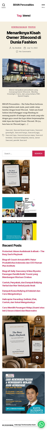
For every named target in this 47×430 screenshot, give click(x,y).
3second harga (21, 132)
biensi (31, 138)
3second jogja (33, 132)
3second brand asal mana (23, 130)
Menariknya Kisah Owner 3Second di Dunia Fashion (23, 37)
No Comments (25, 51)
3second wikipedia (20, 138)
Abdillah (18, 48)
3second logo (11, 135)
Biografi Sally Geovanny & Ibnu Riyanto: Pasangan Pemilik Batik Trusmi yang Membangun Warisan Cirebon (21, 274)
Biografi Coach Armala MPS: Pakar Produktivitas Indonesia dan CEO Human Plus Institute (22, 262)
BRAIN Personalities (23, 5)
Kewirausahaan (19, 27)
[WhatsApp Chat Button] (41, 424)
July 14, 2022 (32, 48)
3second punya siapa (26, 135)
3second (9, 130)
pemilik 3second (20, 140)
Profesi (32, 27)
